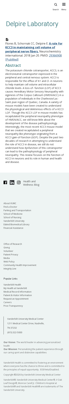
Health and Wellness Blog (31, 183)
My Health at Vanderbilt (15, 288)
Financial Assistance (13, 227)
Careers (8, 302)
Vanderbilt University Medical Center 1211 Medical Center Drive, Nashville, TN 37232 (25, 323)
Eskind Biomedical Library (16, 224)
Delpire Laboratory (32, 24)
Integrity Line (10, 268)
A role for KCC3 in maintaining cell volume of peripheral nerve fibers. (33, 48)
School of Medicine (13, 213)
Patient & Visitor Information (18, 295)
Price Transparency (13, 305)
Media (7, 258)
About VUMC (10, 203)
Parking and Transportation (17, 210)
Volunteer (8, 251)
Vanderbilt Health (12, 284)
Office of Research (13, 244)
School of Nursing (12, 217)
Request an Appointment (16, 298)
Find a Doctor (10, 206)
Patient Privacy (11, 254)
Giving (7, 247)
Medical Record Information (17, 291)
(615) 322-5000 (14, 332)
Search (56, 9)
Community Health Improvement (20, 265)
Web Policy (9, 261)
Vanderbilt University (14, 220)
